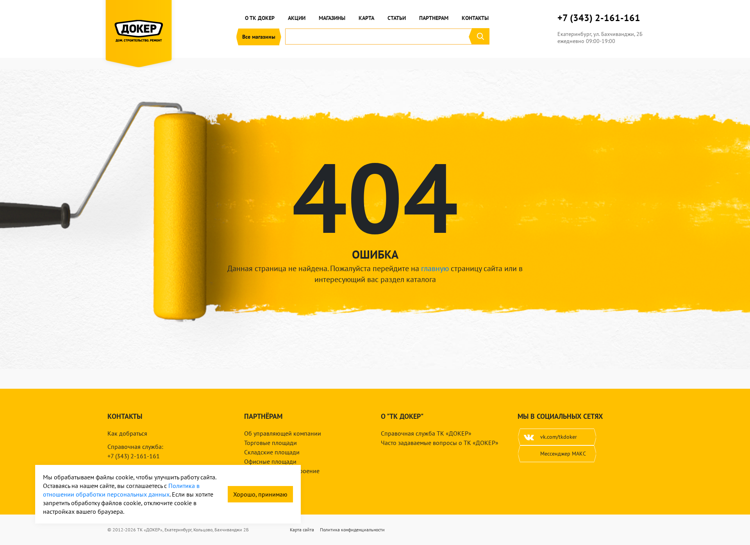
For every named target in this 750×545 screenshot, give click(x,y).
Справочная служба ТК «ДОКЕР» (426, 433)
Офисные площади (270, 461)
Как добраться (127, 433)
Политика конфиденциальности (352, 529)
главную (435, 268)
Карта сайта (302, 529)
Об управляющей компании (282, 433)
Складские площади (272, 452)
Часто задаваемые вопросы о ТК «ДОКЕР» (439, 443)
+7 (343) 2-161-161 (598, 18)
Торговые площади (270, 443)
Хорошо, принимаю (260, 494)
